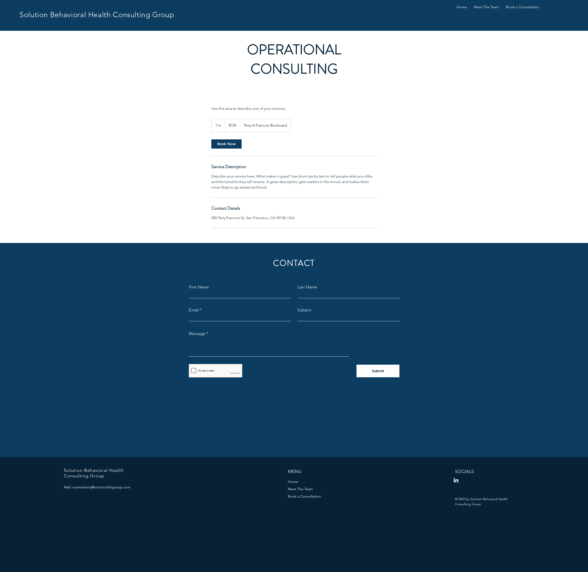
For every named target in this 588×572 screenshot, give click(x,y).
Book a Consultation (304, 496)
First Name (199, 287)
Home (293, 481)
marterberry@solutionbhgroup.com (101, 487)
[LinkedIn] (456, 480)
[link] (226, 144)
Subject (304, 310)
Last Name (307, 287)
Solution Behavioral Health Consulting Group (97, 14)
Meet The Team (300, 489)
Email (194, 310)
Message (197, 334)
